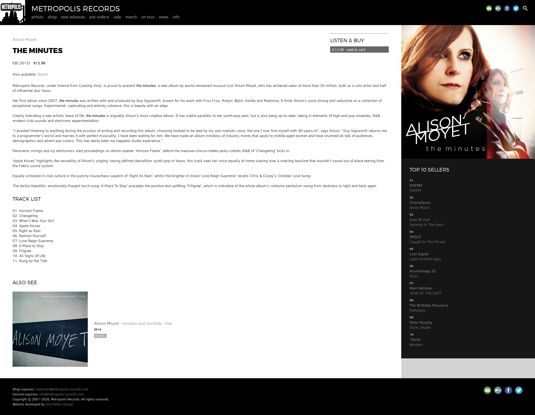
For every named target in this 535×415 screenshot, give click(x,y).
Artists (37, 16)
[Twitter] (516, 8)
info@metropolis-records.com (61, 394)
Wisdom (416, 342)
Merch (131, 16)
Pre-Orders (99, 16)
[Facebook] (507, 8)
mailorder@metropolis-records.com (62, 389)
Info (176, 16)
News (163, 16)
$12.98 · (348, 49)
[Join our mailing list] (489, 8)
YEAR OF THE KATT (425, 291)
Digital (42, 74)
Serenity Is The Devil (426, 222)
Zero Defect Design (59, 404)
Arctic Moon (420, 205)
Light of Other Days (425, 256)
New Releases (73, 16)
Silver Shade (421, 325)
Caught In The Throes (428, 239)
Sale (117, 16)
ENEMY (416, 188)
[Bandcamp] (498, 8)
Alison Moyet (25, 39)
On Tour (148, 16)
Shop (52, 16)
